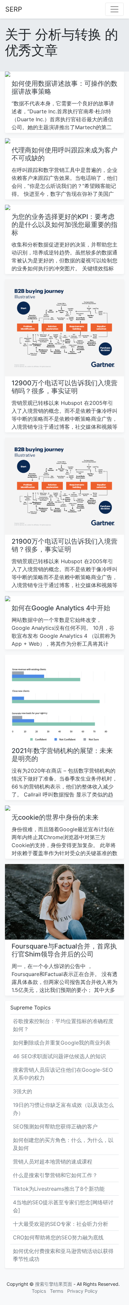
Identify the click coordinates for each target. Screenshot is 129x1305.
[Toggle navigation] (114, 9)
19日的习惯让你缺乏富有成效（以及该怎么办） (63, 1109)
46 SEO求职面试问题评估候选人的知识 (59, 1056)
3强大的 (22, 1091)
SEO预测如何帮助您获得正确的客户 (55, 1126)
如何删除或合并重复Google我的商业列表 (61, 1042)
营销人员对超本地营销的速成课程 (52, 1161)
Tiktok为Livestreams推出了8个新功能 (59, 1188)
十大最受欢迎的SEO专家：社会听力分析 (60, 1224)
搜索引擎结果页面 (53, 1284)
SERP (13, 9)
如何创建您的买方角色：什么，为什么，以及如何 (63, 1144)
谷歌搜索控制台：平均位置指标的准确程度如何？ (63, 1025)
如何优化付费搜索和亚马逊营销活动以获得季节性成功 (63, 1255)
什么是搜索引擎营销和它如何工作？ (55, 1175)
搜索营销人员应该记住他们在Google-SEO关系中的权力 (63, 1073)
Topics (39, 1291)
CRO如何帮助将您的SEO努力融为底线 (58, 1237)
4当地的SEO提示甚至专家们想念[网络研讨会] (63, 1206)
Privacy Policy (82, 1291)
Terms (56, 1291)
